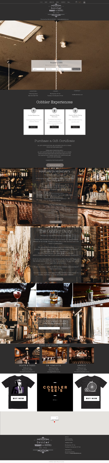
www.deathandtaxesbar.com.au (27, 372)
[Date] (56, 69)
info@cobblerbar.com (77, 94)
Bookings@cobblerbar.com (75, 453)
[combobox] (39, 69)
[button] (84, 2)
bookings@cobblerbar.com (63, 19)
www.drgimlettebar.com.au (53, 372)
